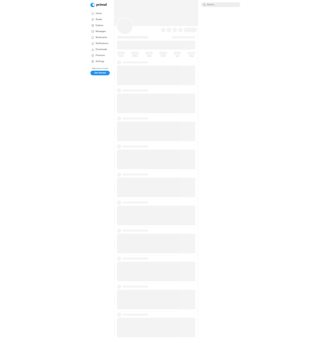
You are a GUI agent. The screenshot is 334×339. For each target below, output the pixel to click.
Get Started (100, 73)
